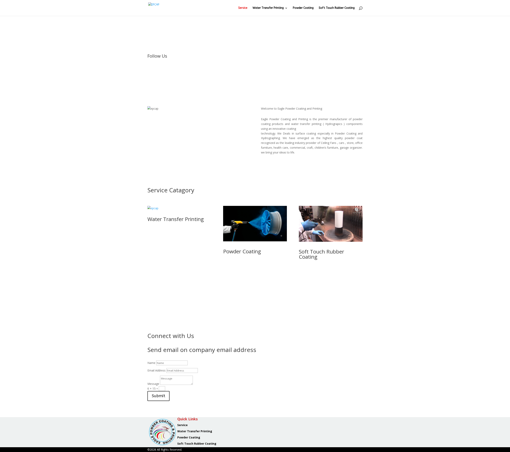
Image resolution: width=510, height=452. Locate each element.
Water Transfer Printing (268, 8)
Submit (158, 396)
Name (151, 363)
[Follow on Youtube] (166, 69)
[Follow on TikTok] (174, 69)
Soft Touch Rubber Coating (337, 8)
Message (153, 384)
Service (242, 8)
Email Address (156, 370)
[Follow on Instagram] (158, 69)
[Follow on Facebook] (150, 69)
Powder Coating (303, 8)
